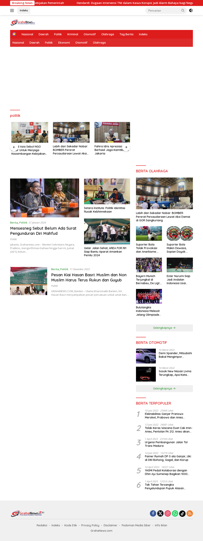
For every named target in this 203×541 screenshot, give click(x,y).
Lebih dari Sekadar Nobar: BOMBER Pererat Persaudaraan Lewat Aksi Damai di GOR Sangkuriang (70, 150)
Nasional (27, 34)
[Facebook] (153, 513)
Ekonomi (64, 42)
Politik (58, 34)
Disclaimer (110, 525)
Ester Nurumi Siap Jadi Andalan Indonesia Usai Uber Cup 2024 (178, 279)
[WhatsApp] (175, 513)
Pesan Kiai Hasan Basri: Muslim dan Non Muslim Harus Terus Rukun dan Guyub (88, 277)
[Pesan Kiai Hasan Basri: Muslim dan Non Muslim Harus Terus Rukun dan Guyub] (28, 282)
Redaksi (42, 525)
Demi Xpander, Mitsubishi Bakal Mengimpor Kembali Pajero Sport (175, 355)
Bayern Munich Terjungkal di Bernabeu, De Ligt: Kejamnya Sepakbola (148, 279)
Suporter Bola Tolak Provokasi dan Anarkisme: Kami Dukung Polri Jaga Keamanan (148, 248)
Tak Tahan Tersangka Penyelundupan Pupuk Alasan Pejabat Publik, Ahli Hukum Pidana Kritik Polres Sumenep (167, 486)
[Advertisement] (101, 78)
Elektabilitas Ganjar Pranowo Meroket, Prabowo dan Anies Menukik (164, 415)
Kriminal (72, 34)
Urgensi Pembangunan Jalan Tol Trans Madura (166, 444)
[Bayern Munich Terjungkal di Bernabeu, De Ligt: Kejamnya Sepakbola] (149, 265)
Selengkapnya (163, 328)
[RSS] (190, 513)
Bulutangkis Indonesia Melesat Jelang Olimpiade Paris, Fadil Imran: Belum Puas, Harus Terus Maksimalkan (148, 311)
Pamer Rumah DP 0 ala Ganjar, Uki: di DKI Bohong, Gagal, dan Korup (168, 458)
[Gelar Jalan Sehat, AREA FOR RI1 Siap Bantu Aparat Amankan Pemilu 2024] (107, 231)
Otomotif (90, 34)
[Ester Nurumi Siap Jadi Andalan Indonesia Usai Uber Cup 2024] (180, 265)
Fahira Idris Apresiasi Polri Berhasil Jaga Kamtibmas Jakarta (110, 150)
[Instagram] (168, 513)
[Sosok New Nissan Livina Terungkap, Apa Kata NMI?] (146, 374)
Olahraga (107, 34)
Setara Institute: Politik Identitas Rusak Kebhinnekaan (104, 209)
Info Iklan (161, 525)
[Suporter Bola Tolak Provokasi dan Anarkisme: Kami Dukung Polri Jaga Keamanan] (149, 233)
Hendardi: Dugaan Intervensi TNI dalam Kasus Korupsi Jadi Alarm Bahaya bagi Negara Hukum (127, 3)
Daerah (44, 34)
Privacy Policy (90, 525)
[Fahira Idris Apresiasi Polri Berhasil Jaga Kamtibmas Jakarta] (111, 132)
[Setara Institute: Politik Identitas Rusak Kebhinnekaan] (107, 191)
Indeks (24, 10)
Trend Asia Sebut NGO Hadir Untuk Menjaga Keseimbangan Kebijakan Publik (27, 150)
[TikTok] (182, 513)
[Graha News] (27, 22)
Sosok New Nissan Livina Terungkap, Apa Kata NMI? (175, 373)
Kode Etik (70, 525)
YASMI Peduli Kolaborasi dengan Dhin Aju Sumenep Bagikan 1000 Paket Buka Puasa (166, 472)
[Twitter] (160, 513)
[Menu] (12, 10)
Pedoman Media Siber (136, 525)
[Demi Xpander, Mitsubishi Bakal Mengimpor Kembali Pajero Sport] (146, 356)
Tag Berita (126, 34)
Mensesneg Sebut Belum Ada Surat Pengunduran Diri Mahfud (43, 231)
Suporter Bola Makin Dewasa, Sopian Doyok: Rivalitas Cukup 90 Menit (179, 248)
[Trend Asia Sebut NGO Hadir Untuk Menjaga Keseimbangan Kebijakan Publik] (28, 132)
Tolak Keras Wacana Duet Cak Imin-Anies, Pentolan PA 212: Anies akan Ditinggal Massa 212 (168, 429)
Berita (14, 222)
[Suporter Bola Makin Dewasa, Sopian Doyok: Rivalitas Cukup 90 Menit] (180, 233)
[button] (183, 10)
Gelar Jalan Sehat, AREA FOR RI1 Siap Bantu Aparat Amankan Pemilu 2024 (105, 251)
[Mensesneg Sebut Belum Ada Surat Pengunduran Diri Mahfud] (44, 197)
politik (13, 239)
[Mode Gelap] (191, 10)
